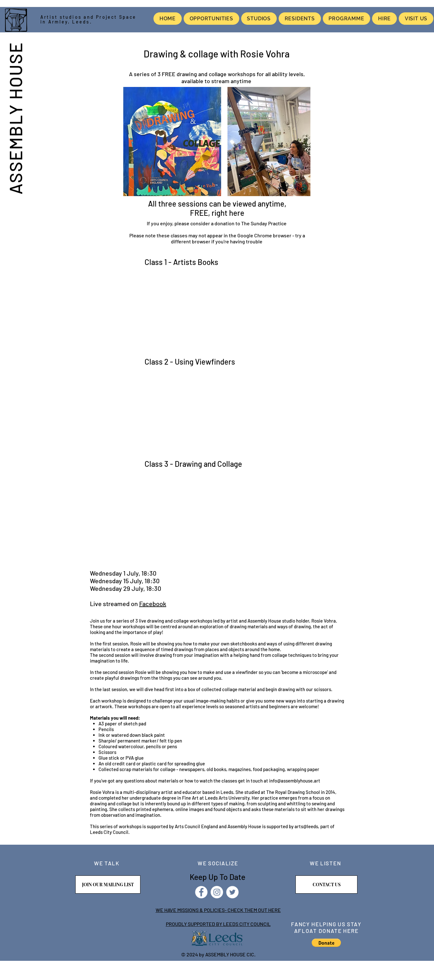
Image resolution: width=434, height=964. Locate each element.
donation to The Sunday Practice (251, 223)
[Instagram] (217, 892)
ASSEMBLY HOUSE (15, 118)
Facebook (152, 603)
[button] (326, 943)
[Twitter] (232, 892)
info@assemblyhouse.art (294, 780)
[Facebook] (201, 892)
